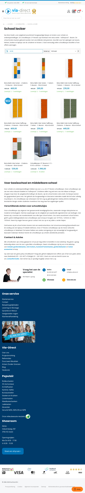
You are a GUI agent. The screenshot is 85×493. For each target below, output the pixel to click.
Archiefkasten (7, 387)
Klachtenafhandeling (10, 316)
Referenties (6, 358)
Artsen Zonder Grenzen (11, 364)
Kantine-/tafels (8, 390)
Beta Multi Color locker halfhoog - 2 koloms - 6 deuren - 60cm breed (16, 124)
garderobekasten (60, 247)
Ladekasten (6, 404)
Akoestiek (6, 407)
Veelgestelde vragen (10, 313)
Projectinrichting (8, 355)
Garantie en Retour (9, 311)
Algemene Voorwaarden (32, 486)
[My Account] (69, 11)
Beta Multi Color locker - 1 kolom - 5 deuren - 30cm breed (42, 84)
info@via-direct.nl (72, 272)
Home (4, 24)
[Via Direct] (20, 11)
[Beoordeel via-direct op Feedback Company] (78, 2)
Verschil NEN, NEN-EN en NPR (14, 410)
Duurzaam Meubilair (10, 361)
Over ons (5, 352)
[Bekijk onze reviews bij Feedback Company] (50, 469)
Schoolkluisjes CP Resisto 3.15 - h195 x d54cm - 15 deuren (41, 164)
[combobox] (42, 18)
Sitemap (43, 486)
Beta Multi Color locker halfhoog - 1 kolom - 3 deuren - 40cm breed (41, 124)
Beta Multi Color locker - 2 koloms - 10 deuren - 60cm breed (16, 84)
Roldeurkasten (7, 381)
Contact (5, 302)
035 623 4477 (53, 272)
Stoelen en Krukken (9, 395)
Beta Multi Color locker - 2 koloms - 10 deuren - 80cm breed (16, 164)
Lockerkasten (20, 24)
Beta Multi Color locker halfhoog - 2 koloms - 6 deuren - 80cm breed (69, 124)
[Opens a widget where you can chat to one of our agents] (77, 489)
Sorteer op (46, 51)
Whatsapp (50, 280)
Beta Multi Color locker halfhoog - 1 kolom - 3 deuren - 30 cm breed (68, 84)
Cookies (19, 486)
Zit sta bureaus (8, 384)
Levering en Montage (10, 308)
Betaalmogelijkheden (10, 305)
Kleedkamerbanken (9, 401)
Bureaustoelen (8, 393)
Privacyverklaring (10, 486)
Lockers (10, 24)
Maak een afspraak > (13, 451)
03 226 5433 (52, 275)
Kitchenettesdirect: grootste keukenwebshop (61, 486)
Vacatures (6, 370)
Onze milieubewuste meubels (13, 416)
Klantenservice (7, 299)
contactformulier (13, 259)
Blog (4, 367)
